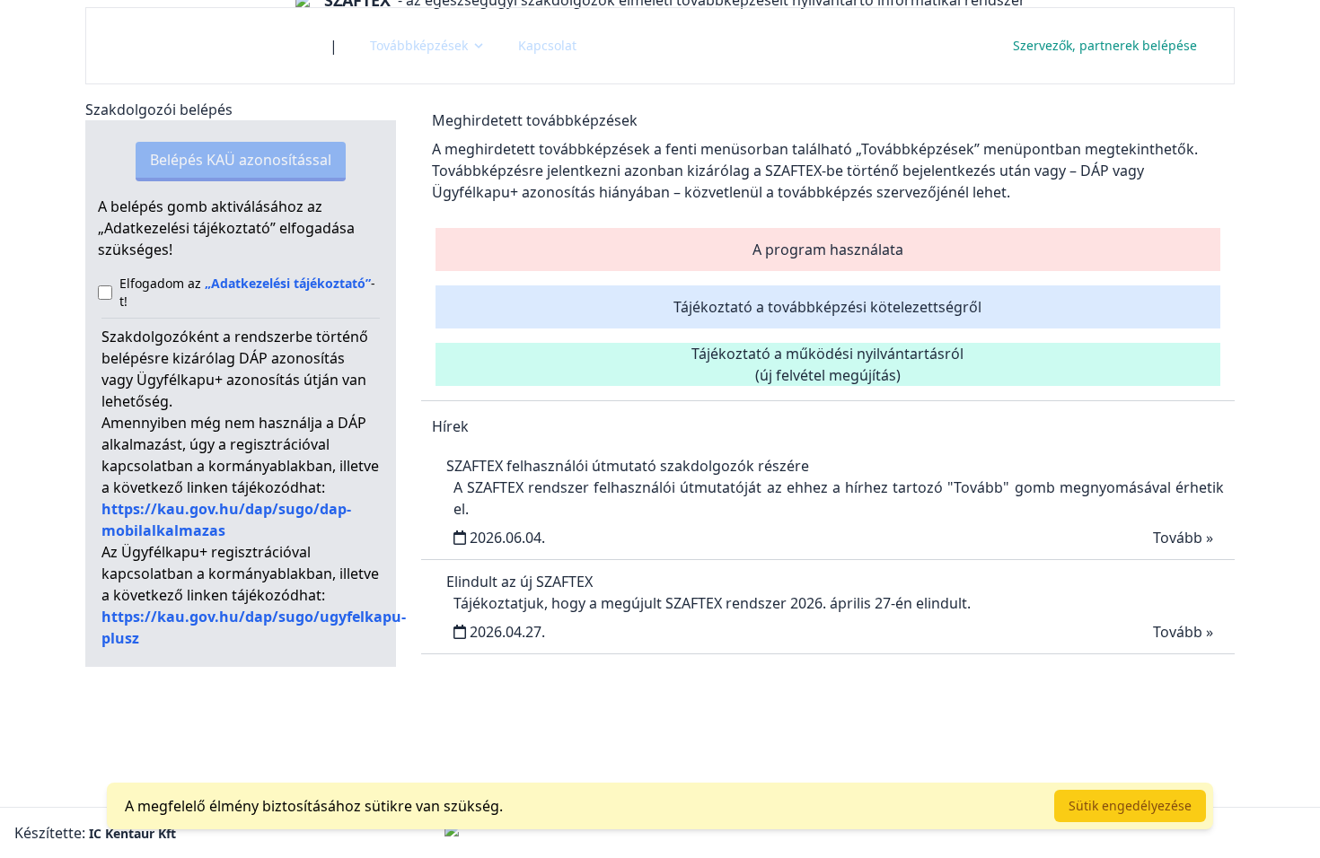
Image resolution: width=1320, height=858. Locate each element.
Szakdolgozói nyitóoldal (208, 45)
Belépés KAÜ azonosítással (240, 160)
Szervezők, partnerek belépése (1105, 45)
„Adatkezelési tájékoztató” (288, 283)
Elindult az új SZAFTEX (519, 581)
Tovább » (1183, 537)
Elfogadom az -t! (247, 292)
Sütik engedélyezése (1130, 805)
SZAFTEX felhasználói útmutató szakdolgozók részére (627, 466)
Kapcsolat (547, 45)
